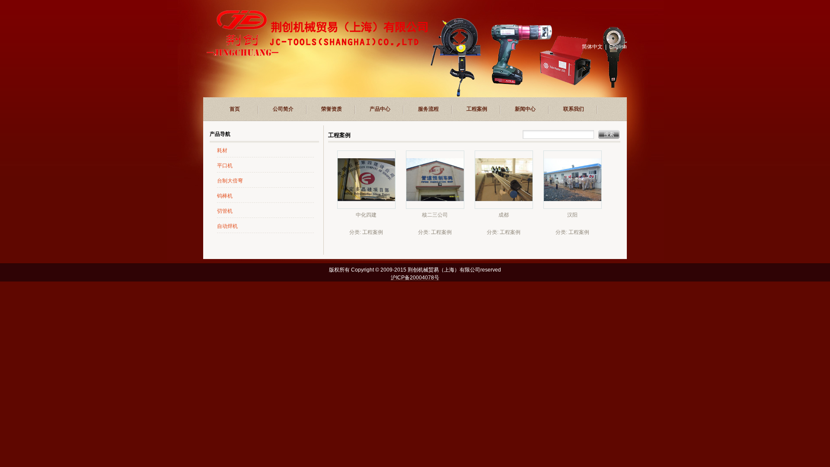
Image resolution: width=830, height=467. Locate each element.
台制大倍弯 (230, 181)
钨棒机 (225, 196)
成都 (503, 215)
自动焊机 (227, 226)
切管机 (225, 211)
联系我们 (573, 109)
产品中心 (380, 109)
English (618, 47)
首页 (235, 109)
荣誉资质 (331, 109)
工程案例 (476, 109)
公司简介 (283, 109)
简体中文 (592, 47)
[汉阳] (572, 207)
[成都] (504, 207)
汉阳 (572, 215)
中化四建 (366, 215)
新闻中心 (525, 109)
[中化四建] (366, 207)
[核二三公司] (435, 207)
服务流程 (428, 109)
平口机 (225, 166)
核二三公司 (435, 215)
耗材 (222, 150)
